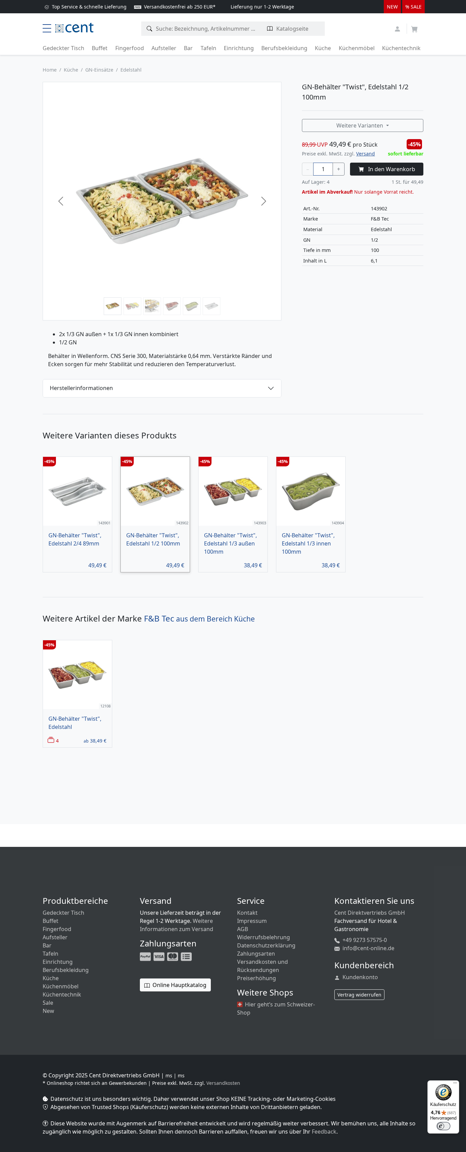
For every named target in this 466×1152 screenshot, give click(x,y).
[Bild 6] (211, 306)
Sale (48, 1002)
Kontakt (247, 912)
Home (50, 69)
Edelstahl (131, 69)
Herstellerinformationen (81, 388)
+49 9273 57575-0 (364, 940)
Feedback (324, 1131)
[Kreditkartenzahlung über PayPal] (160, 956)
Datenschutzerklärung (266, 945)
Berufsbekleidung (284, 48)
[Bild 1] (112, 306)
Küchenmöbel (357, 48)
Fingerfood (129, 48)
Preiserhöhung (256, 978)
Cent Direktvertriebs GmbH (369, 912)
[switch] (443, 1126)
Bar (188, 48)
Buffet (99, 48)
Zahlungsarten (256, 953)
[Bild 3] (152, 306)
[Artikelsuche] (149, 28)
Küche (323, 48)
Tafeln (208, 48)
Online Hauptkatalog (178, 985)
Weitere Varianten (360, 125)
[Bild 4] (172, 306)
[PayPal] (146, 956)
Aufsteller (163, 48)
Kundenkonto (359, 977)
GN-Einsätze (99, 69)
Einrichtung (239, 48)
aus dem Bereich (199, 619)
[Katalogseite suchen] (270, 28)
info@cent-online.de (367, 948)
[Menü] (455, 1084)
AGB (242, 929)
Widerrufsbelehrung (263, 937)
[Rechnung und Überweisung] (187, 956)
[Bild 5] (192, 306)
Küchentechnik (401, 48)
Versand (365, 153)
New (48, 1011)
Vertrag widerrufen (359, 994)
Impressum (252, 921)
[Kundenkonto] (398, 28)
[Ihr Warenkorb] (414, 26)
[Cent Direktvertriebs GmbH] (74, 27)
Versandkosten (223, 1083)
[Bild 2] (132, 306)
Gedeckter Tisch (63, 48)
